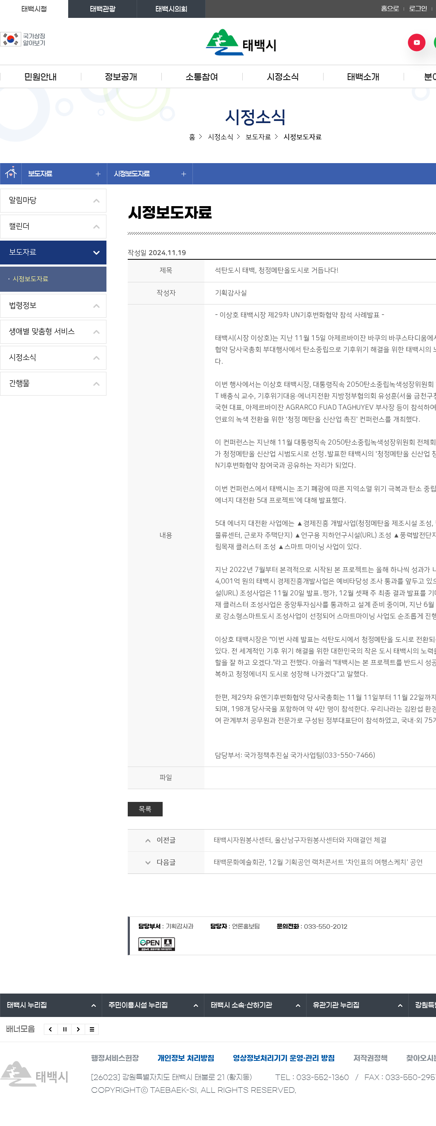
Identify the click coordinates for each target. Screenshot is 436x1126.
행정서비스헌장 (115, 1058)
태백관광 (102, 9)
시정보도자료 (131, 173)
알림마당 (22, 200)
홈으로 (390, 9)
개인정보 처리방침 (186, 1058)
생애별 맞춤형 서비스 (42, 331)
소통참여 (202, 77)
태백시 (27, 1005)
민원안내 (40, 77)
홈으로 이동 (10, 173)
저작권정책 (370, 1058)
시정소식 (283, 77)
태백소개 (363, 77)
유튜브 (417, 43)
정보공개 (121, 77)
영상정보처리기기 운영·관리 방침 (284, 1058)
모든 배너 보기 (92, 1029)
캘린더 (19, 226)
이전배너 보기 (51, 1029)
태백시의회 (171, 9)
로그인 (418, 9)
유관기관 (336, 1005)
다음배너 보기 (78, 1029)
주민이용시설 (138, 1005)
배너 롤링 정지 (64, 1029)
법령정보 (22, 306)
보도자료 (40, 173)
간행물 (19, 383)
